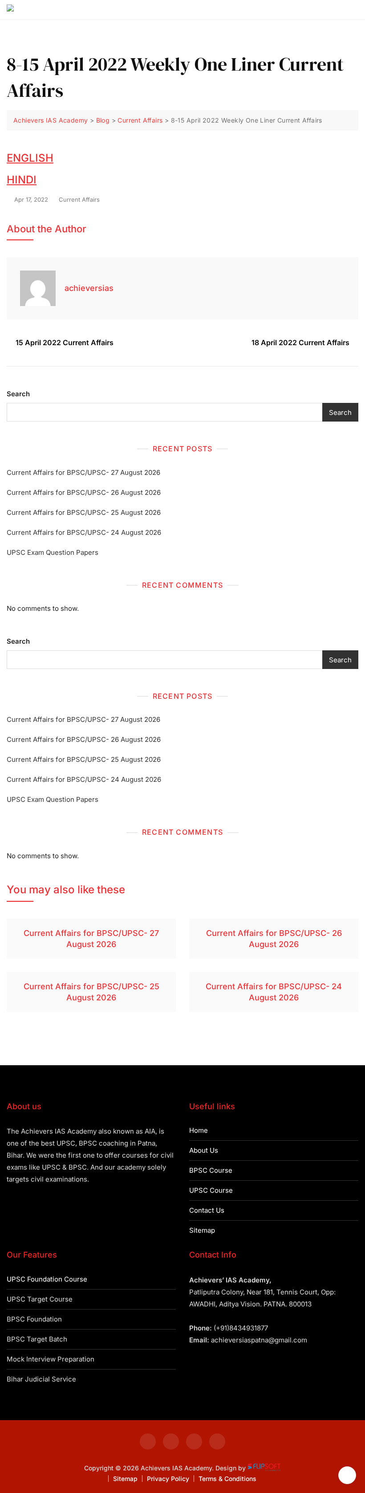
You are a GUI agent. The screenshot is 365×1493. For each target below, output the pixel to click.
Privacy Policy (168, 1478)
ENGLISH (30, 157)
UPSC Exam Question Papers (52, 552)
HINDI (21, 179)
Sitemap (202, 1230)
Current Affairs (79, 199)
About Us (203, 1150)
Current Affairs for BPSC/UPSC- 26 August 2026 (84, 492)
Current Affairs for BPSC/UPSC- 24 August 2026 (84, 532)
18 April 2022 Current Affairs (300, 342)
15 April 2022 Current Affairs (65, 342)
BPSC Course (210, 1170)
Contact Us (206, 1210)
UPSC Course (211, 1190)
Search (18, 394)
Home (198, 1130)
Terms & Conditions (227, 1478)
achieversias (89, 288)
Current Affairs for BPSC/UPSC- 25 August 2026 (84, 512)
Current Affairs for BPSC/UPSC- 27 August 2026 (83, 472)
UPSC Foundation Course (47, 1279)
